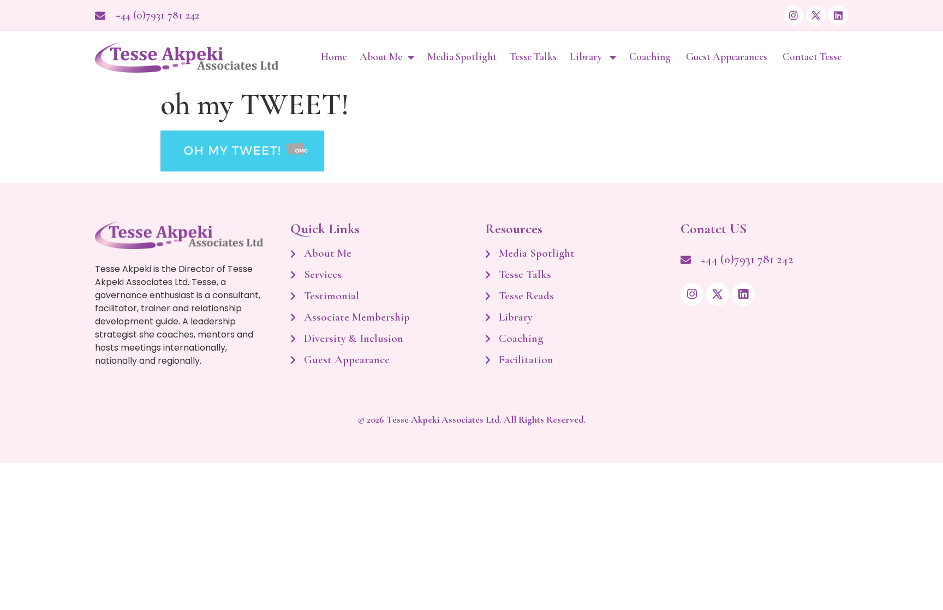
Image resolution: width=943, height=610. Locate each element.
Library (587, 56)
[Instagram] (793, 15)
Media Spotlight (462, 56)
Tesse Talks (533, 56)
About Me (381, 56)
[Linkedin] (838, 15)
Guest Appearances (727, 56)
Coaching (651, 56)
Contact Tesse (812, 56)
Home (334, 56)
